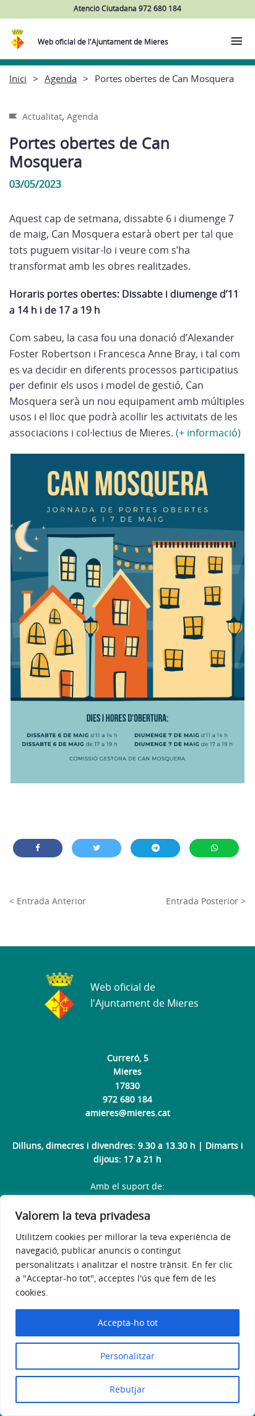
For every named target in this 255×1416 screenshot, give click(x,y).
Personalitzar (127, 1356)
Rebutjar (127, 1389)
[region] (127, 1305)
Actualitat (42, 116)
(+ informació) (208, 432)
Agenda (61, 78)
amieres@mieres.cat (127, 1112)
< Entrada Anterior (47, 901)
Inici (18, 78)
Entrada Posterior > (206, 901)
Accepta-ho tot (128, 1322)
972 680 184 (127, 1099)
